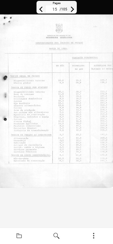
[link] (19, 236)
